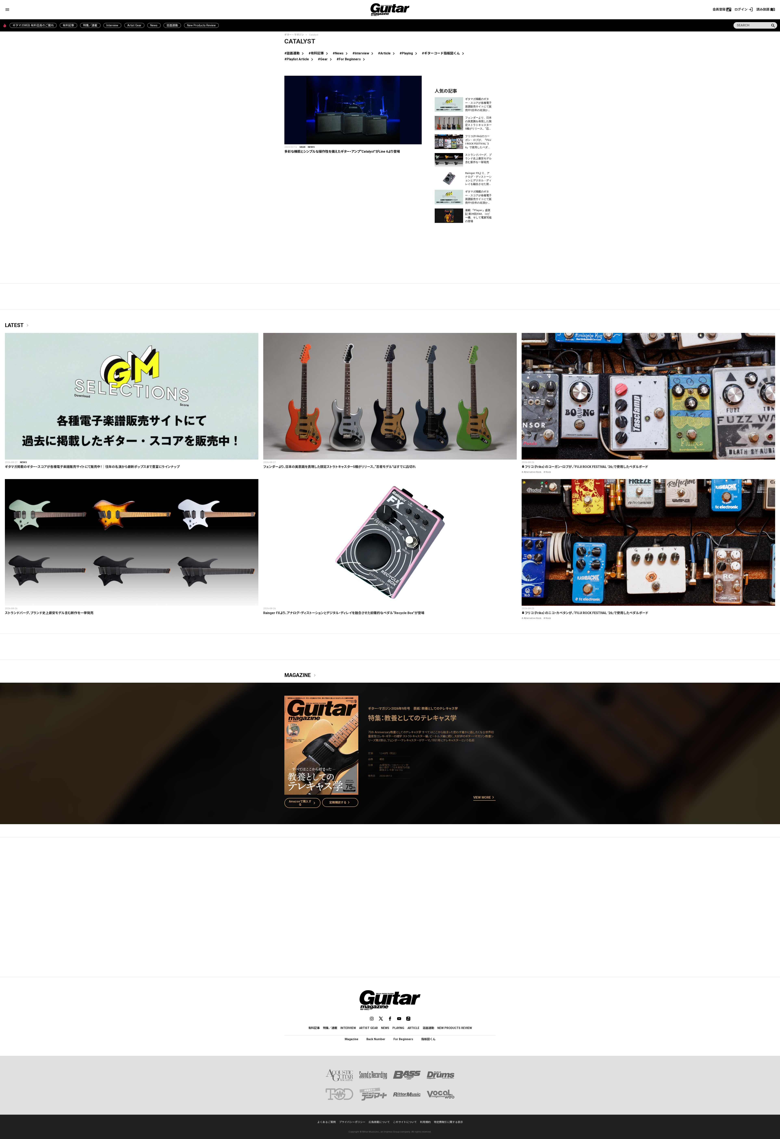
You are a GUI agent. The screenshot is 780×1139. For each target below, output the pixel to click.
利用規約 (425, 1122)
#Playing (409, 53)
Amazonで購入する (303, 803)
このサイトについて (405, 1122)
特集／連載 (90, 25)
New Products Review (201, 25)
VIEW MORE (484, 797)
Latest (17, 325)
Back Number (375, 1039)
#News (341, 53)
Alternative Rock (532, 472)
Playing (398, 1028)
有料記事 (68, 25)
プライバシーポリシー (352, 1122)
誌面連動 (172, 25)
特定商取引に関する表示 (448, 1122)
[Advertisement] (390, 878)
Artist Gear (134, 25)
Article (413, 1028)
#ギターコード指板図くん (444, 53)
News (153, 25)
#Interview (363, 53)
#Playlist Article (299, 59)
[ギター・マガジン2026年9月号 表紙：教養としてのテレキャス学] (321, 792)
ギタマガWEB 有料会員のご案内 (33, 25)
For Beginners (403, 1039)
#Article (387, 53)
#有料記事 (319, 53)
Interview (112, 25)
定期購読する (340, 802)
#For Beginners (351, 59)
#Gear (325, 59)
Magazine (300, 675)
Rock (548, 472)
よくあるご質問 (326, 1122)
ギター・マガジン (294, 34)
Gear (302, 147)
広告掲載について (379, 1122)
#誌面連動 (294, 53)
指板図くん (428, 1039)
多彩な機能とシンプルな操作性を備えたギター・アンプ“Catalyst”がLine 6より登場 (342, 151)
